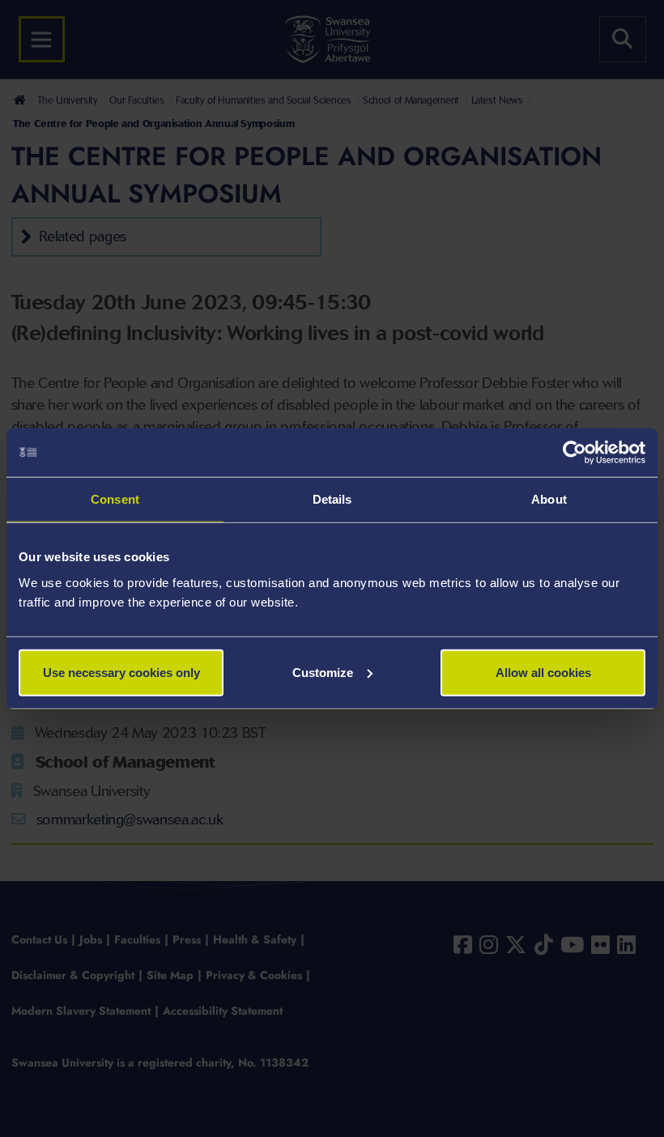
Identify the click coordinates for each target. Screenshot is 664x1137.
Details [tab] (332, 499)
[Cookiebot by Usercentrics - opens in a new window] (574, 453)
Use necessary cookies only (121, 672)
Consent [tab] (115, 499)
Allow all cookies (543, 672)
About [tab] (549, 499)
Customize (322, 672)
